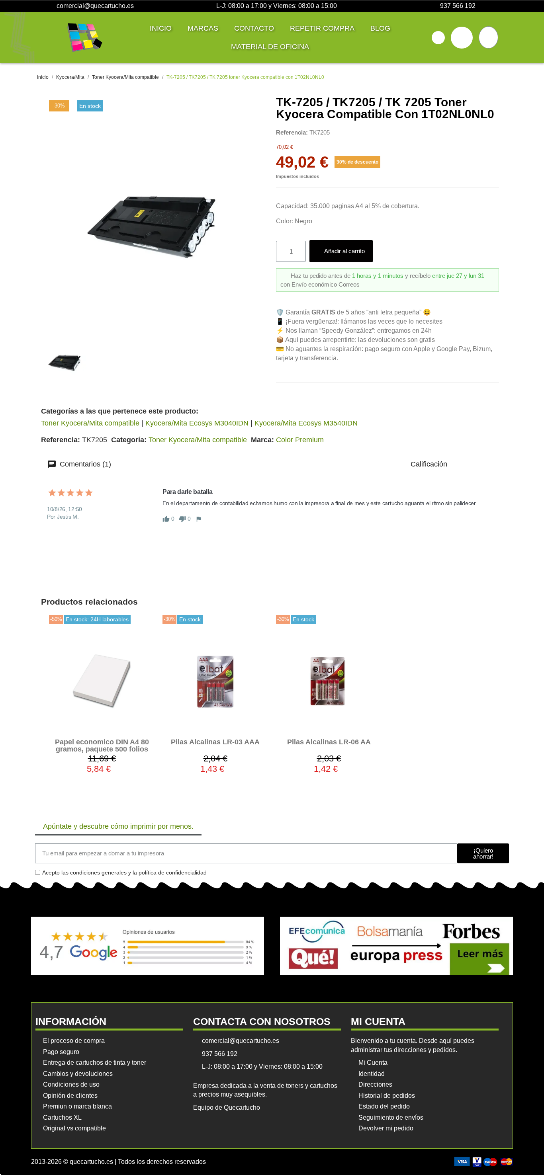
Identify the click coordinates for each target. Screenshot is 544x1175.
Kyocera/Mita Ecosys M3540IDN (306, 423)
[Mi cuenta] (462, 38)
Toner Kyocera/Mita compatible (90, 423)
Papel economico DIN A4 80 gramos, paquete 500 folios (102, 745)
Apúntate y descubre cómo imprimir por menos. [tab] (118, 826)
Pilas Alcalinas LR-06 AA (329, 742)
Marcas (203, 28)
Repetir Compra (322, 28)
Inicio (161, 28)
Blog (380, 28)
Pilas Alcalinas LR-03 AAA (215, 742)
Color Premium (300, 440)
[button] (438, 37)
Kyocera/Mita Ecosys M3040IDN (197, 423)
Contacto (254, 28)
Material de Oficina (270, 47)
